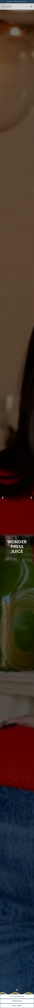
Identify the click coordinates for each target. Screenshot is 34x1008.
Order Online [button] (17, 1001)
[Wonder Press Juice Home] (7, 6)
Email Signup (17, 1005)
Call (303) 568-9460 (17, 996)
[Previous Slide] (3, 497)
